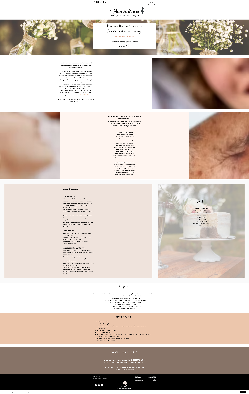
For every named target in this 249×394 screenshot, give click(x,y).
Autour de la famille (139, 379)
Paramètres (235, 392)
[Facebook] (94, 2)
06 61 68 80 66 (124, 386)
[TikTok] (104, 2)
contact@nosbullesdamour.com (124, 388)
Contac (154, 380)
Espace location (153, 376)
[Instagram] (101, 2)
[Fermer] (247, 392)
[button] (151, 2)
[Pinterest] (97, 2)
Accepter (243, 392)
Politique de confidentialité (69, 392)
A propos (154, 379)
